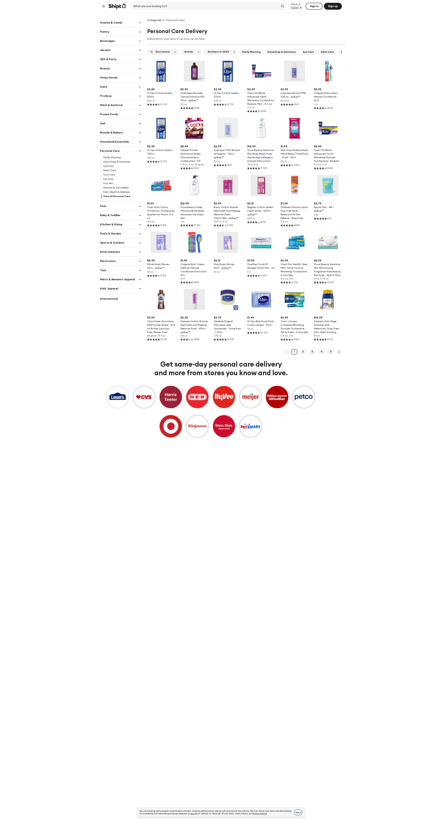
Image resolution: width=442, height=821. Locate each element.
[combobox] (205, 6)
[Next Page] (339, 352)
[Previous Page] (286, 352)
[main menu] (103, 6)
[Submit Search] (282, 6)
